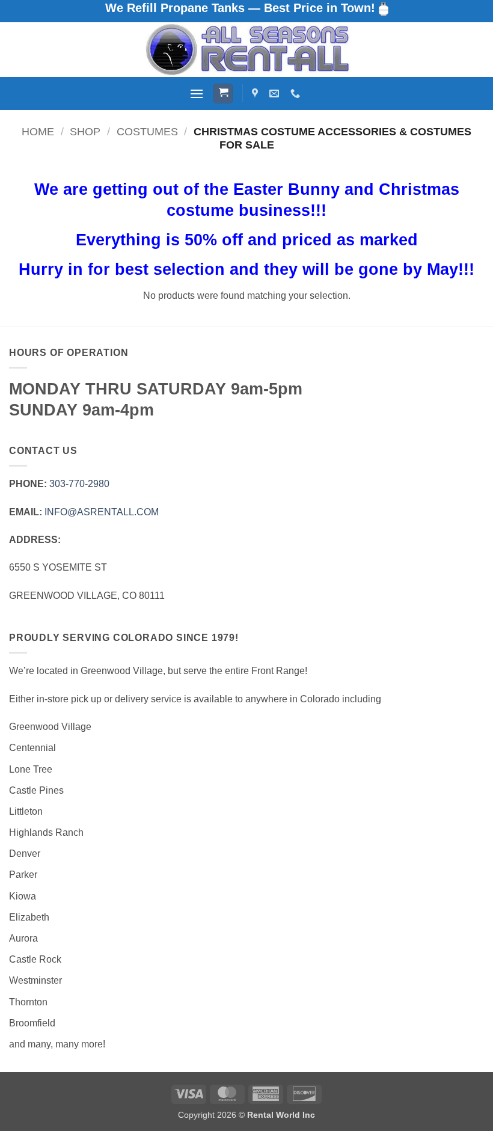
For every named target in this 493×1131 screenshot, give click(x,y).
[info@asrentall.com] (275, 93)
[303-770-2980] (296, 93)
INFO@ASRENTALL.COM (101, 512)
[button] (196, 93)
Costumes (147, 131)
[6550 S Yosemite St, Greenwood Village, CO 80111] (256, 93)
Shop (85, 131)
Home (38, 131)
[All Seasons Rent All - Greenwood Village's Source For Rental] (246, 49)
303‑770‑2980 (79, 484)
